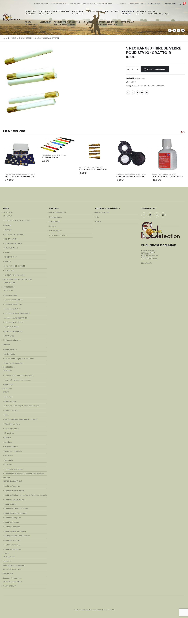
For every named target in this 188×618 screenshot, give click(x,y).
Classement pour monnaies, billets (18, 375)
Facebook (128, 92)
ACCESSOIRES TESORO (13, 322)
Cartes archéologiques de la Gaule (19, 358)
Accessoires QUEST (12, 309)
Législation (45, 22)
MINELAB (7, 225)
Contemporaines (11, 428)
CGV (97, 217)
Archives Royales (11, 522)
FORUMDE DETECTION (31, 23)
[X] (174, 30)
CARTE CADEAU (127, 22)
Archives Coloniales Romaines (17, 536)
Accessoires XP (10, 295)
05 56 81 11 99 (155, 4)
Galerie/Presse (55, 230)
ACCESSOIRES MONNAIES (145, 86)
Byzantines (8, 464)
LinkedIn (138, 92)
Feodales (8, 442)
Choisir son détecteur (97, 11)
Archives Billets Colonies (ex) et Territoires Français (25, 495)
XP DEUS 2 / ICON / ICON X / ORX (17, 221)
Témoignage (54, 221)
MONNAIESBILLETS (141, 12)
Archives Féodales (12, 527)
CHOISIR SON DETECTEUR (14, 275)
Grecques (8, 460)
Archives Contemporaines (15, 513)
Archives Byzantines (12, 549)
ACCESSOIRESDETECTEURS (78, 12)
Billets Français (10, 401)
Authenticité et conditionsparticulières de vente (67, 23)
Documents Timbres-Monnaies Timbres (20, 419)
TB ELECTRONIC (10, 257)
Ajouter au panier (156, 69)
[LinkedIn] (183, 30)
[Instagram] (178, 30)
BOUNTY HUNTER (11, 248)
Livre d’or (53, 226)
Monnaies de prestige (13, 469)
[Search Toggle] (180, 3)
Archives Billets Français (14, 490)
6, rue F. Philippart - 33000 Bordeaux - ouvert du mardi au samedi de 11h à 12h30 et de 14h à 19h (73, 4)
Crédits (98, 221)
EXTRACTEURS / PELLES (13, 331)
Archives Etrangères (12, 517)
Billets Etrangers (11, 410)
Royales (7, 437)
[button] (181, 132)
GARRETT (8, 230)
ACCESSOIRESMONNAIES (127, 12)
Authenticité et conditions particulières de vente (24, 473)
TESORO (7, 252)
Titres (6, 415)
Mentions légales (102, 212)
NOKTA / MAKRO (11, 239)
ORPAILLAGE (9, 336)
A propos (122, 4)
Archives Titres (10, 504)
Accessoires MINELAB (13, 304)
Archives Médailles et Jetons (16, 508)
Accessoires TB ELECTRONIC (15, 318)
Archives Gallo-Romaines (15, 531)
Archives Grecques (12, 545)
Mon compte (170, 4)
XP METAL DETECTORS (13, 243)
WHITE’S (7, 261)
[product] (20, 144)
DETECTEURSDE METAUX (30, 12)
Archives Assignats (12, 486)
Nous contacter (136, 4)
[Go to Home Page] (4, 38)
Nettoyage (160, 86)
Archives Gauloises (12, 540)
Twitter (133, 92)
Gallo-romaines (11, 446)
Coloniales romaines (13, 451)
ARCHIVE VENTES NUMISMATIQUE (158, 12)
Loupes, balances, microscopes (106, 174)
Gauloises (8, 455)
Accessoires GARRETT (13, 300)
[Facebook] (170, 30)
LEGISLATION (9, 270)
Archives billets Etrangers (14, 499)
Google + (142, 92)
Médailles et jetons (12, 424)
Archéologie (9, 354)
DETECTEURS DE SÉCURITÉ (14, 266)
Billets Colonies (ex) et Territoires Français (21, 406)
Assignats (8, 397)
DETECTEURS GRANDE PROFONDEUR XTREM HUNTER (54, 12)
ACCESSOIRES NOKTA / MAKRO (16, 313)
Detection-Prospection (14, 363)
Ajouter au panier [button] (33, 141)
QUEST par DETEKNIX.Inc (14, 234)
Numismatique (10, 349)
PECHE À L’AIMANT (11, 327)
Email (147, 92)
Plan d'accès (146, 263)
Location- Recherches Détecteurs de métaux (107, 23)
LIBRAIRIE (115, 11)
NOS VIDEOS (88, 22)
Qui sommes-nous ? (57, 212)
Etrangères (9, 433)
